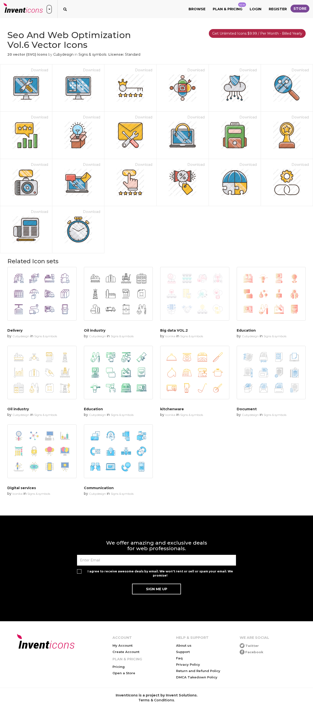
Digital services (21, 488)
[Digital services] (42, 451)
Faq (179, 658)
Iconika (170, 336)
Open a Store (123, 673)
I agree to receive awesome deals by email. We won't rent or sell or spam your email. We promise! (160, 573)
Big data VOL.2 (174, 330)
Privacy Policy (188, 664)
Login (255, 9)
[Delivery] (42, 293)
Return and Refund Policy (198, 671)
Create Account (125, 652)
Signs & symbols (92, 54)
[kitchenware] (194, 372)
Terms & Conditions (156, 700)
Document (247, 409)
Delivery (14, 330)
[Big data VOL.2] (194, 293)
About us (183, 645)
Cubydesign (63, 54)
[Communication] (118, 451)
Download (39, 70)
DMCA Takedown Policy (196, 677)
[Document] (271, 372)
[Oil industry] (118, 293)
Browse (197, 9)
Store (299, 8)
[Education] (271, 293)
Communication (99, 488)
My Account (122, 645)
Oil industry (94, 330)
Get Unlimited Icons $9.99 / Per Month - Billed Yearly (257, 33)
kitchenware (172, 409)
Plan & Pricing (229, 7)
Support (183, 652)
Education (246, 330)
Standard (132, 54)
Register (278, 9)
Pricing (118, 667)
